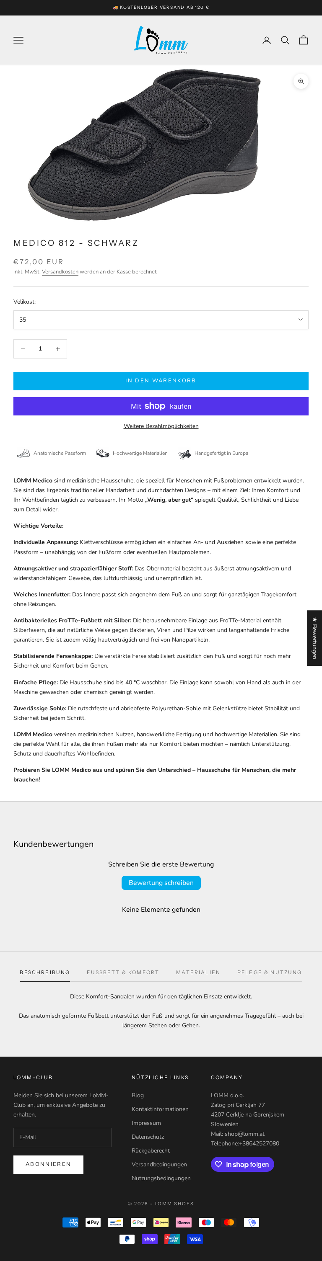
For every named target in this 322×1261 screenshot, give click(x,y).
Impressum (146, 1123)
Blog (138, 1095)
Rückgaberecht (151, 1151)
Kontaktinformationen (160, 1109)
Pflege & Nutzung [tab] (269, 972)
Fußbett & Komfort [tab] (123, 972)
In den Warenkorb (160, 380)
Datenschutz (148, 1137)
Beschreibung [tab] (45, 972)
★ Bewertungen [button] (315, 638)
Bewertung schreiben (161, 882)
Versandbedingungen (159, 1164)
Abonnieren (48, 1164)
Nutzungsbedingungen (161, 1178)
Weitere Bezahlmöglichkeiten (161, 426)
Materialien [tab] (198, 972)
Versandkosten (60, 272)
